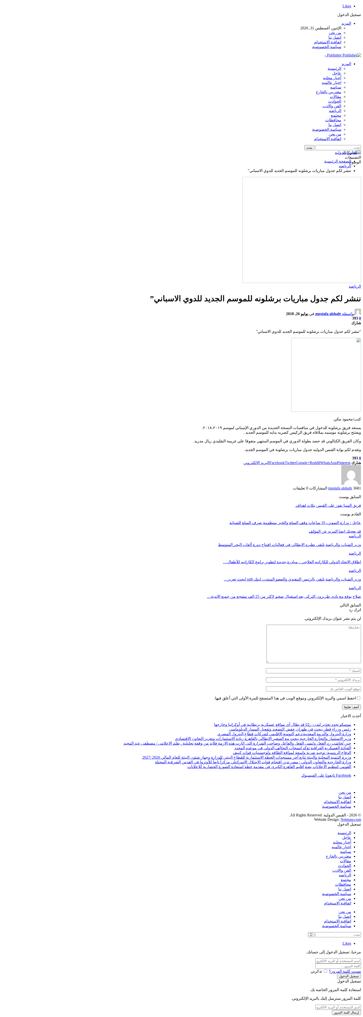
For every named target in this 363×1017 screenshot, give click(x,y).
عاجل (336, 73)
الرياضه (335, 111)
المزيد (346, 23)
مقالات (335, 96)
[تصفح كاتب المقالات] (351, 483)
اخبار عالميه (331, 82)
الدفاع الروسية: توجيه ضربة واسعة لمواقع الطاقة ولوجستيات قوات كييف (292, 753)
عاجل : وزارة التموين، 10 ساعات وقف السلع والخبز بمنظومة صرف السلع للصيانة (295, 523)
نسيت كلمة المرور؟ (345, 971)
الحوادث (334, 101)
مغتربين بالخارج (328, 92)
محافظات (333, 120)
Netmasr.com (351, 819)
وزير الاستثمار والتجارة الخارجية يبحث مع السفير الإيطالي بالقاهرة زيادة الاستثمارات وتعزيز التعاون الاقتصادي (263, 738)
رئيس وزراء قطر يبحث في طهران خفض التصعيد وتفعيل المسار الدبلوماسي (290, 729)
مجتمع (336, 115)
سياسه (335, 87)
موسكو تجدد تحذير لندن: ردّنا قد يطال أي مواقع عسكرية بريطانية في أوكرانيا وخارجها (282, 724)
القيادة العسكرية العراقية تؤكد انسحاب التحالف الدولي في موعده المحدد (292, 748)
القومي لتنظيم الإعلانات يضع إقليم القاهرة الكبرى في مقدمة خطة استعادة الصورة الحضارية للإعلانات (269, 767)
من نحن (335, 33)
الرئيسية (334, 68)
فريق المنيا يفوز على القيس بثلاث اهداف (328, 505)
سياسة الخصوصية (326, 47)
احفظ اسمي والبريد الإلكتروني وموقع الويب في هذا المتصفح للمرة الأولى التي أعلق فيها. (285, 698)
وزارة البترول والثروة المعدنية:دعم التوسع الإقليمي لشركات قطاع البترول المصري (284, 734)
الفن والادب (332, 106)
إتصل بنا (334, 37)
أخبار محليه (332, 78)
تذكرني (316, 971)
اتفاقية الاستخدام (327, 42)
